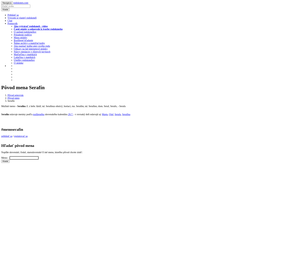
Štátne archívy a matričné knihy (29, 43)
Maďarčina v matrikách (25, 54)
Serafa (118, 114)
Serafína (126, 114)
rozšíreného (38, 114)
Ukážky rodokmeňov (24, 60)
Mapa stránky (20, 37)
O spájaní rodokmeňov (25, 32)
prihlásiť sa (6, 136)
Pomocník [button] (13, 23)
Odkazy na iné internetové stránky (31, 48)
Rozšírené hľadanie (23, 40)
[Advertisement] (95, 185)
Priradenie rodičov (23, 34)
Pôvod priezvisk (16, 95)
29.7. (70, 114)
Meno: (5, 157)
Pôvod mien (13, 98)
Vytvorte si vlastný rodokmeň (22, 17)
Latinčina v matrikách (24, 57)
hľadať (5, 9)
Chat (10, 20)
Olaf (111, 114)
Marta (105, 114)
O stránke (18, 63)
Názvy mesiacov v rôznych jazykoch (32, 51)
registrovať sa (21, 136)
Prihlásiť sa (13, 15)
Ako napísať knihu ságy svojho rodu (32, 46)
